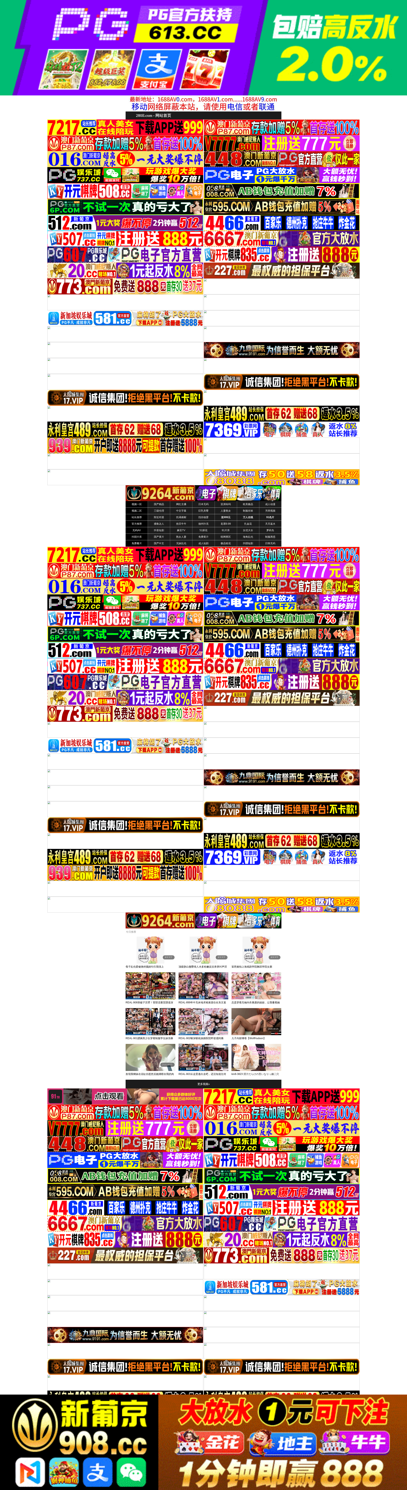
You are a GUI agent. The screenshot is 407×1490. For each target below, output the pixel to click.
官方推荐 (137, 523)
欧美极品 (248, 504)
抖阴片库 (137, 536)
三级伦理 (159, 510)
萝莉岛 (270, 530)
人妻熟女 (226, 510)
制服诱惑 (270, 536)
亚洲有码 (226, 504)
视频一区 (137, 504)
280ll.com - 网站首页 (153, 115)
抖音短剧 (159, 530)
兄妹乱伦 (181, 543)
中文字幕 (181, 510)
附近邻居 (159, 517)
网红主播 (181, 504)
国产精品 (159, 504)
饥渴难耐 (181, 517)
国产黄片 (159, 536)
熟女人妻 (181, 536)
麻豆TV (181, 530)
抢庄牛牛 (181, 523)
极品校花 (226, 543)
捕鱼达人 (159, 523)
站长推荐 (137, 517)
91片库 (226, 530)
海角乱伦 (248, 536)
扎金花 (248, 523)
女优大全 (248, 530)
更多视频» (203, 1084)
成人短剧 (203, 543)
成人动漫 (270, 504)
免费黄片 (203, 536)
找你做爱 (203, 517)
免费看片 (137, 543)
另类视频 (270, 510)
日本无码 (203, 504)
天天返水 (270, 523)
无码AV (136, 530)
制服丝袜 (248, 510)
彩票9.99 (226, 523)
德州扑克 (203, 523)
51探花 (203, 530)
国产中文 (159, 543)
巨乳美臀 (203, 510)
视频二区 (137, 510)
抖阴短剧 (248, 543)
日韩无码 (270, 543)
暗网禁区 (226, 536)
